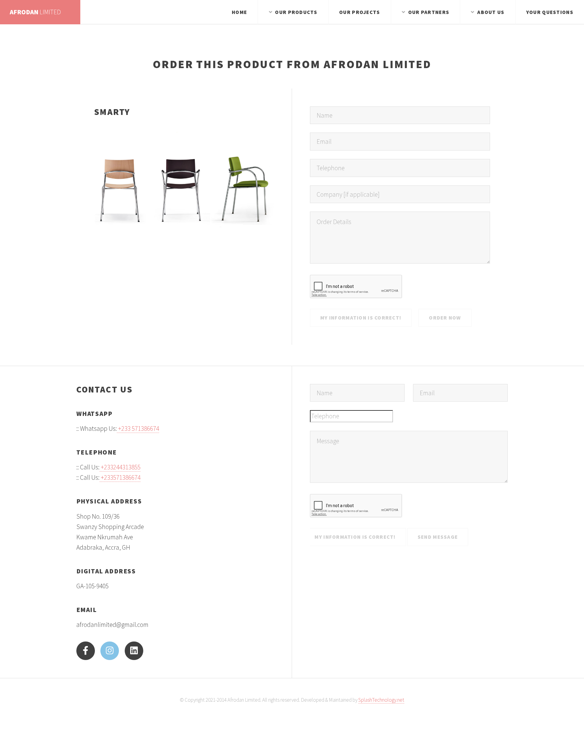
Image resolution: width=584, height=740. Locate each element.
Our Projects (359, 12)
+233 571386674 (138, 428)
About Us (490, 12)
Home (239, 12)
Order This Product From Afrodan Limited (292, 64)
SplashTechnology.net (381, 700)
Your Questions (549, 12)
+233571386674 (120, 477)
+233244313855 (120, 467)
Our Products (296, 12)
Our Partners (428, 12)
